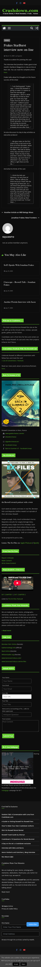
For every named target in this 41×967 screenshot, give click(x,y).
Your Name (5, 677)
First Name (5, 923)
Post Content (6, 719)
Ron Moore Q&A (7, 857)
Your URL (5, 693)
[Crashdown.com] (4, 28)
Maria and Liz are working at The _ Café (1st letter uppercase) (15, 710)
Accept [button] (16, 964)
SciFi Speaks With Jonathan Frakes (19, 265)
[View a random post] (36, 28)
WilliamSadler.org (8, 655)
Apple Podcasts (26, 543)
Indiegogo (5, 790)
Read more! (6, 892)
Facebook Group (11, 445)
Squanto (19, 56)
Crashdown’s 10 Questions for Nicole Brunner (18, 839)
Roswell (7, 40)
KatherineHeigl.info (8, 648)
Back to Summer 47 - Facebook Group (18, 448)
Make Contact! (7, 561)
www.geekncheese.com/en (14, 433)
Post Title (5, 701)
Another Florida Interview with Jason (20, 301)
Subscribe (33, 924)
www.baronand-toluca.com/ (11, 658)
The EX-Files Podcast (15, 599)
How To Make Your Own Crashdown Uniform (18, 826)
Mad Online (6, 651)
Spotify (36, 543)
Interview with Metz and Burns (13, 848)
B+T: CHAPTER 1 (7, 595)
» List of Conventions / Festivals (13, 361)
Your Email (5, 685)
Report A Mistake (8, 558)
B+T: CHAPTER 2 (20, 595)
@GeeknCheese (10, 437)
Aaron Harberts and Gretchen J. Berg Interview (18, 852)
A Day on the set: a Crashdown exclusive (16, 844)
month (31, 940)
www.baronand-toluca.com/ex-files (14, 661)
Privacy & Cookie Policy (10, 909)
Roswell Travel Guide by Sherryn (13, 835)
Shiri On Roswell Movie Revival (12, 830)
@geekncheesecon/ (12, 442)
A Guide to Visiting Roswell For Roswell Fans (17, 821)
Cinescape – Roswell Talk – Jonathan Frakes (19, 283)
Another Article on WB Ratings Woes (18, 212)
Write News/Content (9, 563)
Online (7, 906)
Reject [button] (23, 964)
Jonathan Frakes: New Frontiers (24, 218)
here (5, 72)
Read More (31, 964)
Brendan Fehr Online (9, 644)
